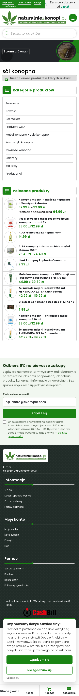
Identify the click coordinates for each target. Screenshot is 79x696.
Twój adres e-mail (16, 394)
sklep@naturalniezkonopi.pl (20, 470)
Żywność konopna (18, 150)
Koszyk (8, 540)
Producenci (14, 174)
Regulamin (11, 579)
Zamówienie (9, 6)
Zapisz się (39, 413)
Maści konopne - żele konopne (27, 135)
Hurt (6, 546)
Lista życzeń (11, 534)
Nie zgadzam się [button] (39, 670)
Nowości (11, 111)
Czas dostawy (13, 501)
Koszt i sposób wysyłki (17, 495)
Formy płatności (14, 507)
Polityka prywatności (17, 585)
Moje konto (11, 529)
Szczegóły (12, 678)
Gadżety (11, 158)
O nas (8, 490)
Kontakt (9, 574)
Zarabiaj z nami (14, 568)
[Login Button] (73, 18)
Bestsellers (13, 119)
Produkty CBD (15, 127)
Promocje (12, 103)
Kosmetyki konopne (19, 142)
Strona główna (15, 51)
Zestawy (11, 166)
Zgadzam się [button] (39, 660)
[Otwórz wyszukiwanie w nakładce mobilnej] (39, 33)
